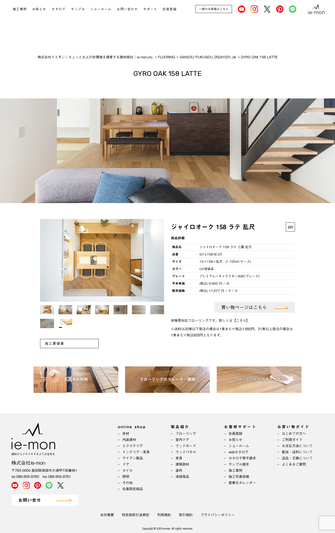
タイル (127, 470)
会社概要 (107, 515)
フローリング (185, 433)
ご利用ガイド (292, 439)
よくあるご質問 (294, 464)
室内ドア (182, 439)
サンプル (78, 9)
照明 (125, 476)
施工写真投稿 (239, 476)
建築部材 (182, 464)
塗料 (178, 470)
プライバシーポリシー (218, 515)
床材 (125, 433)
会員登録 (169, 9)
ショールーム (100, 9)
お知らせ (39, 9)
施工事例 (20, 9)
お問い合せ (29, 500)
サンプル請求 (239, 464)
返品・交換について (297, 458)
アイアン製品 (132, 458)
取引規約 (186, 515)
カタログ (59, 9)
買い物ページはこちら (244, 307)
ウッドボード (185, 446)
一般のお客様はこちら (214, 9)
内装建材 (129, 439)
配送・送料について (297, 452)
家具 (178, 458)
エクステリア (132, 446)
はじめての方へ (294, 433)
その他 (127, 482)
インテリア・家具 (136, 452)
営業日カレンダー (242, 482)
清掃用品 (182, 476)
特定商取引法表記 (135, 515)
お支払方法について (297, 446)
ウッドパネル (185, 452)
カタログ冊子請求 (242, 458)
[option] (102, 260)
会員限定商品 (132, 489)
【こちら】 (241, 320)
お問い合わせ (127, 9)
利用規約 (164, 515)
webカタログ (238, 452)
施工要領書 (54, 343)
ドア (125, 464)
